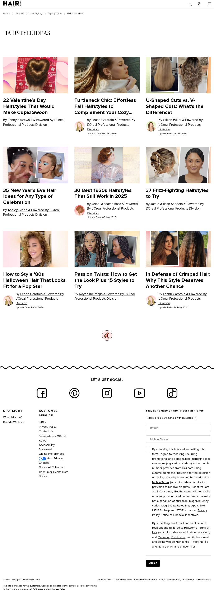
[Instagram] (107, 393)
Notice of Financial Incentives (179, 515)
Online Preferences (51, 454)
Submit (153, 563)
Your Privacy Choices (51, 460)
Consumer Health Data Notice (53, 474)
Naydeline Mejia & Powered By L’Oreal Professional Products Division (104, 296)
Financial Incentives (183, 546)
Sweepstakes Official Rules (52, 438)
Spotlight (13, 410)
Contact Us (46, 431)
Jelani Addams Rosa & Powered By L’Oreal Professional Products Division (112, 208)
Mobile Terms (160, 482)
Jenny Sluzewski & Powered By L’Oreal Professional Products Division (33, 122)
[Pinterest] (74, 393)
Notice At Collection (51, 467)
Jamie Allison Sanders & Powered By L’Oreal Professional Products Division (175, 206)
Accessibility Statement (47, 447)
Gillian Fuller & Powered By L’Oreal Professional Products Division (180, 124)
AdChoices (38, 588)
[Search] (190, 4)
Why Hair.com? (12, 417)
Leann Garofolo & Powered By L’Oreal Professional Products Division (111, 124)
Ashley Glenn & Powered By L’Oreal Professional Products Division (31, 212)
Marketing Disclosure (171, 537)
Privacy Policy (47, 427)
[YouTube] (139, 393)
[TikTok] (172, 393)
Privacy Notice (199, 542)
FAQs (42, 422)
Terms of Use (104, 579)
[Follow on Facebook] (41, 393)
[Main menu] (209, 4)
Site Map (189, 579)
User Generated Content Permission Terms (136, 579)
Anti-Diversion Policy (171, 579)
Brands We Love (13, 422)
